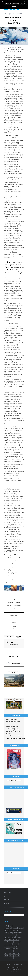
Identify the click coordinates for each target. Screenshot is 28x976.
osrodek (9, 605)
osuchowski (19, 937)
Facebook (14, 617)
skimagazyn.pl (8, 948)
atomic (15, 925)
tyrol (14, 609)
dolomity (21, 928)
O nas (6, 896)
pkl (5, 939)
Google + (14, 624)
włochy (11, 955)
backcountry (8, 928)
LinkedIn (14, 626)
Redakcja (7, 892)
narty (13, 937)
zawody (7, 957)
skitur (21, 948)
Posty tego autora (18, 636)
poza (11, 941)
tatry (6, 953)
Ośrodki (10, 15)
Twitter (14, 620)
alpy (10, 925)
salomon (7, 946)
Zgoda (14, 6)
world (6, 955)
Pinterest (14, 622)
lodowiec (7, 935)
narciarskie (19, 935)
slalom (6, 951)
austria (20, 925)
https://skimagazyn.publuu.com (15, 738)
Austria (20, 13)
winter (18, 953)
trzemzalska (18, 605)
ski (11, 946)
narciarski (10, 602)
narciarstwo (7, 937)
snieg (11, 951)
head (6, 932)
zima (11, 957)
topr (10, 953)
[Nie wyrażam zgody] (26, 4)
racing (10, 944)
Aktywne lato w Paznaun (14, 688)
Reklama (7, 899)
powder (7, 941)
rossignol (16, 944)
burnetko (15, 928)
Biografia (9, 636)
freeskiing (12, 930)
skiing (15, 946)
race (6, 944)
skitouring (15, 948)
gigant (18, 930)
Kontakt (7, 903)
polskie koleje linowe (13, 939)
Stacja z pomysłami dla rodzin (14, 663)
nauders (18, 602)
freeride (7, 930)
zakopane (17, 955)
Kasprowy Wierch (18, 932)
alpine (6, 925)
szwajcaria (16, 951)
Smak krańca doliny (14, 655)
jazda (10, 932)
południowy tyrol (18, 941)
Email (14, 628)
